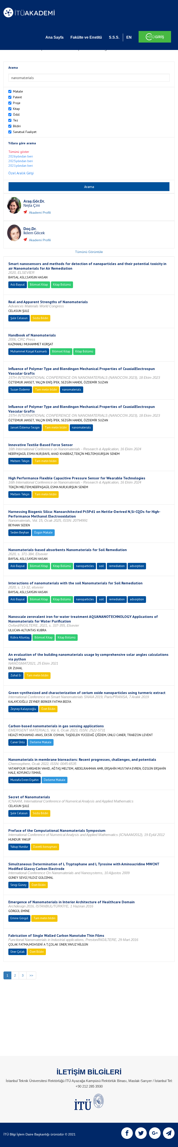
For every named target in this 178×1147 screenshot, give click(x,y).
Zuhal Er (15, 675)
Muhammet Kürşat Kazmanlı (28, 351)
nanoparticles (85, 566)
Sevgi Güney (18, 885)
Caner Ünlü (17, 742)
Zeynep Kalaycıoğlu (23, 709)
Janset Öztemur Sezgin (25, 427)
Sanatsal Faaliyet (24, 132)
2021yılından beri (20, 165)
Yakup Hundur (19, 847)
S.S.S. (114, 37)
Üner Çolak (17, 952)
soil (101, 566)
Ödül (16, 114)
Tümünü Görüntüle (89, 252)
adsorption (137, 566)
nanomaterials (71, 390)
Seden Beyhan (19, 532)
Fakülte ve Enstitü (86, 37)
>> (31, 975)
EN (129, 37)
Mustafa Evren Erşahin (24, 780)
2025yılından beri (20, 161)
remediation (117, 566)
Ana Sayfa (54, 37)
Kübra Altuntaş (19, 637)
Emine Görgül (19, 918)
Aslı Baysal (17, 285)
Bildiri (17, 126)
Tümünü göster (18, 152)
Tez (15, 120)
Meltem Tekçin (19, 461)
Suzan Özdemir (20, 390)
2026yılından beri (20, 156)
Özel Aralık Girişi (21, 173)
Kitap (16, 109)
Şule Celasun (19, 318)
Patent (17, 97)
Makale (18, 91)
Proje (16, 103)
